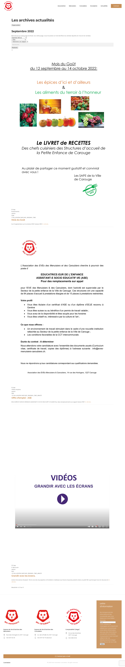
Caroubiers (83, 6)
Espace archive (16, 25)
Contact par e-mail (63, 656)
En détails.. (45, 224)
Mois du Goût (18, 220)
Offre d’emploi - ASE (21, 398)
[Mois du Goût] (62, 129)
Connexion (6, 663)
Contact (116, 6)
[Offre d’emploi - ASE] (62, 307)
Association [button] (62, 6)
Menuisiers (72, 6)
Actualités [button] (104, 6)
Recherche (14, 47)
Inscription (93, 6)
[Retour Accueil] (8, 6)
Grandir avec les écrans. (23, 576)
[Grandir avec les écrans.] (62, 485)
